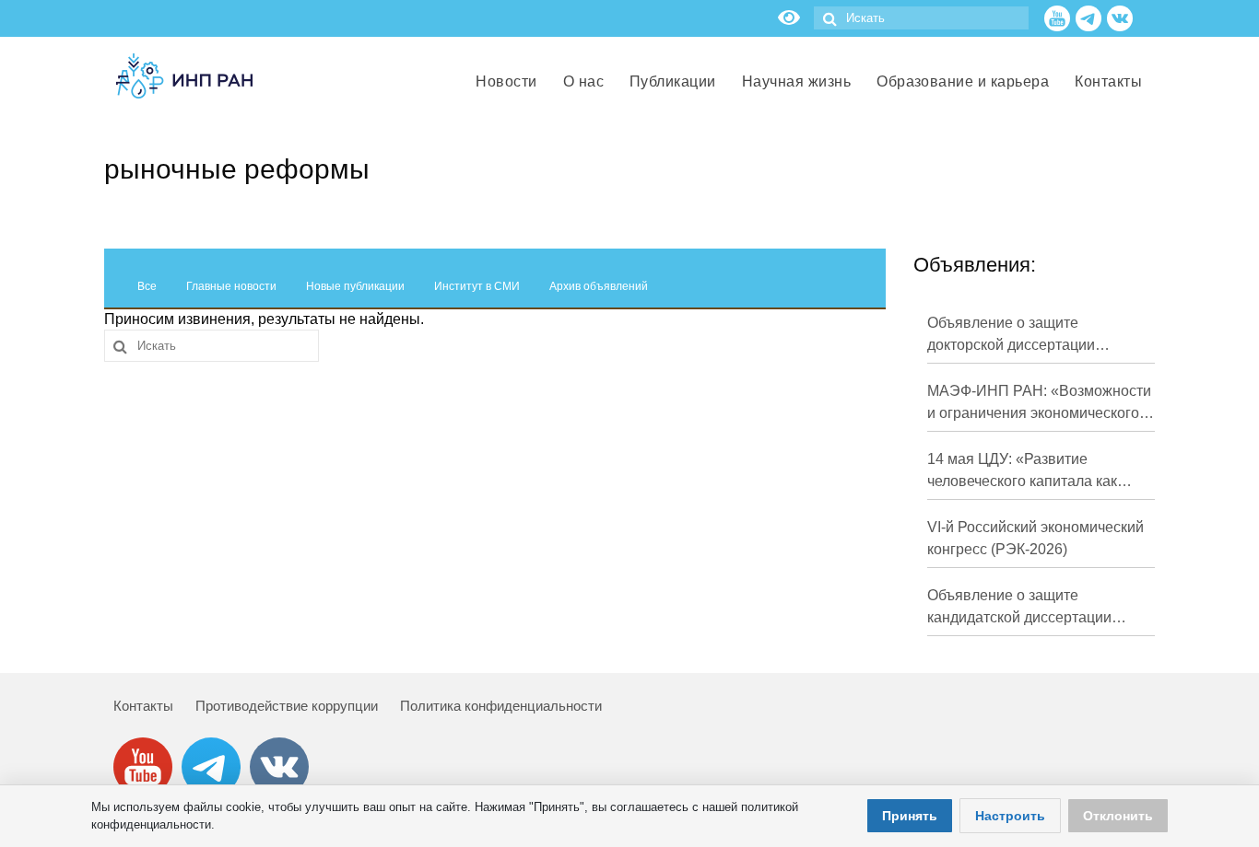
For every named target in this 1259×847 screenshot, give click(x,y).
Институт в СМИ (477, 286)
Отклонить (1118, 815)
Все (147, 286)
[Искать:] (921, 17)
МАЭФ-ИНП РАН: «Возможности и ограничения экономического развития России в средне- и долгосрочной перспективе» (1039, 403)
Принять (909, 815)
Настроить (1010, 815)
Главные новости (231, 286)
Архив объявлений (598, 286)
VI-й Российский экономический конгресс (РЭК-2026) (1035, 538)
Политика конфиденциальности (501, 706)
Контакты (143, 706)
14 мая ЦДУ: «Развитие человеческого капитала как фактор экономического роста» (1033, 472)
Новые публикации (355, 286)
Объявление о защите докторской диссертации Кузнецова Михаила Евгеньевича (1011, 335)
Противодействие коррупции (286, 706)
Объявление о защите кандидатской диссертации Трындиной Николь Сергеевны (1033, 608)
